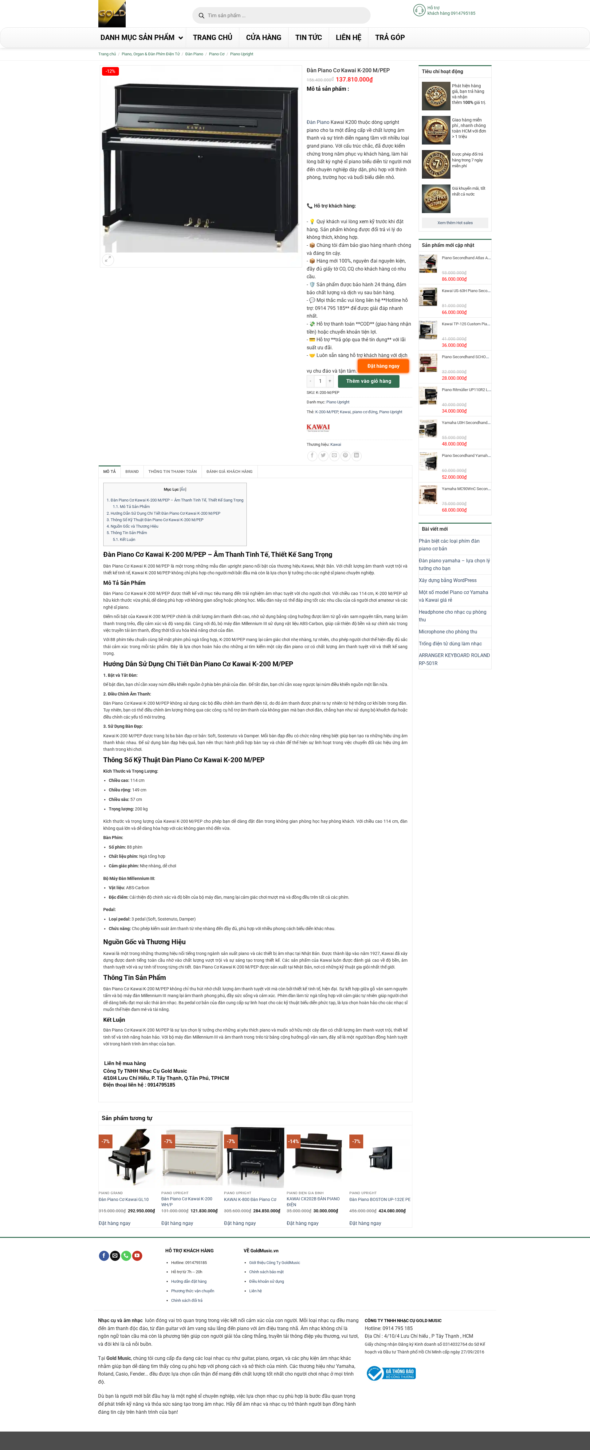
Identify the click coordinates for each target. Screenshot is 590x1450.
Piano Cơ (216, 54)
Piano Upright (241, 54)
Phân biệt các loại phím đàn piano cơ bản (449, 545)
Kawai (345, 412)
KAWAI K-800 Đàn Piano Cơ (250, 1199)
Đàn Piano (194, 54)
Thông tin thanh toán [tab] (172, 471)
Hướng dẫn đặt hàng (188, 1281)
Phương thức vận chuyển (192, 1291)
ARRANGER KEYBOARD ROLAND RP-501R (454, 659)
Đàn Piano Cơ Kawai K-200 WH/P (186, 1201)
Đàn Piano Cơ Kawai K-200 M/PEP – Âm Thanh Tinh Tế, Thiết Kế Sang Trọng (175, 500)
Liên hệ (255, 1291)
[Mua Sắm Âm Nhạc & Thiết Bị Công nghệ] (124, 13)
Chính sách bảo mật (266, 1272)
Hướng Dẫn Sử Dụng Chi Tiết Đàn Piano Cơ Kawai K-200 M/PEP (163, 513)
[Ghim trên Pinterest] (345, 456)
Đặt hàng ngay (115, 1223)
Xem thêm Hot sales (455, 222)
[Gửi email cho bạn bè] (334, 456)
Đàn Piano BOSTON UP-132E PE (380, 1199)
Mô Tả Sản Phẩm (131, 506)
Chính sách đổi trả (187, 1300)
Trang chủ (107, 54)
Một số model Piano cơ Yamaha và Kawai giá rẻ (453, 596)
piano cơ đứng (364, 412)
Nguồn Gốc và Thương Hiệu (132, 526)
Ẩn (183, 489)
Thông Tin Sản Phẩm (127, 532)
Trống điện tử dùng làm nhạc (450, 644)
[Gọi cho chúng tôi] (126, 1256)
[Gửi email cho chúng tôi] (115, 1256)
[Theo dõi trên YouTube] (137, 1256)
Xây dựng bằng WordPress (448, 580)
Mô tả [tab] (109, 471)
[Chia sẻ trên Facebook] (312, 456)
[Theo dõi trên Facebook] (104, 1256)
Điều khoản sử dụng (266, 1281)
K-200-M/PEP (326, 412)
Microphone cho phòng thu (448, 632)
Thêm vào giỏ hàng (368, 381)
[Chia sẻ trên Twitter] (323, 456)
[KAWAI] (318, 428)
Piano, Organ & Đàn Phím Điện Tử (151, 54)
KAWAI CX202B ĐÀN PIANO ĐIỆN (313, 1201)
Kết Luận (124, 539)
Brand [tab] (132, 471)
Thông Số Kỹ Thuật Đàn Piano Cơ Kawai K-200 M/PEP (155, 519)
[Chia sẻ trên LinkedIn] (357, 456)
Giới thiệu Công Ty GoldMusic (274, 1262)
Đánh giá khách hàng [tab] (229, 471)
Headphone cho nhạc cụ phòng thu (452, 616)
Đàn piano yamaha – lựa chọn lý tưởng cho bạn (454, 565)
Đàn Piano (318, 122)
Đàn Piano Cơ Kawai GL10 (124, 1199)
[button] (108, 260)
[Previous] (102, 1175)
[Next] (408, 1175)
